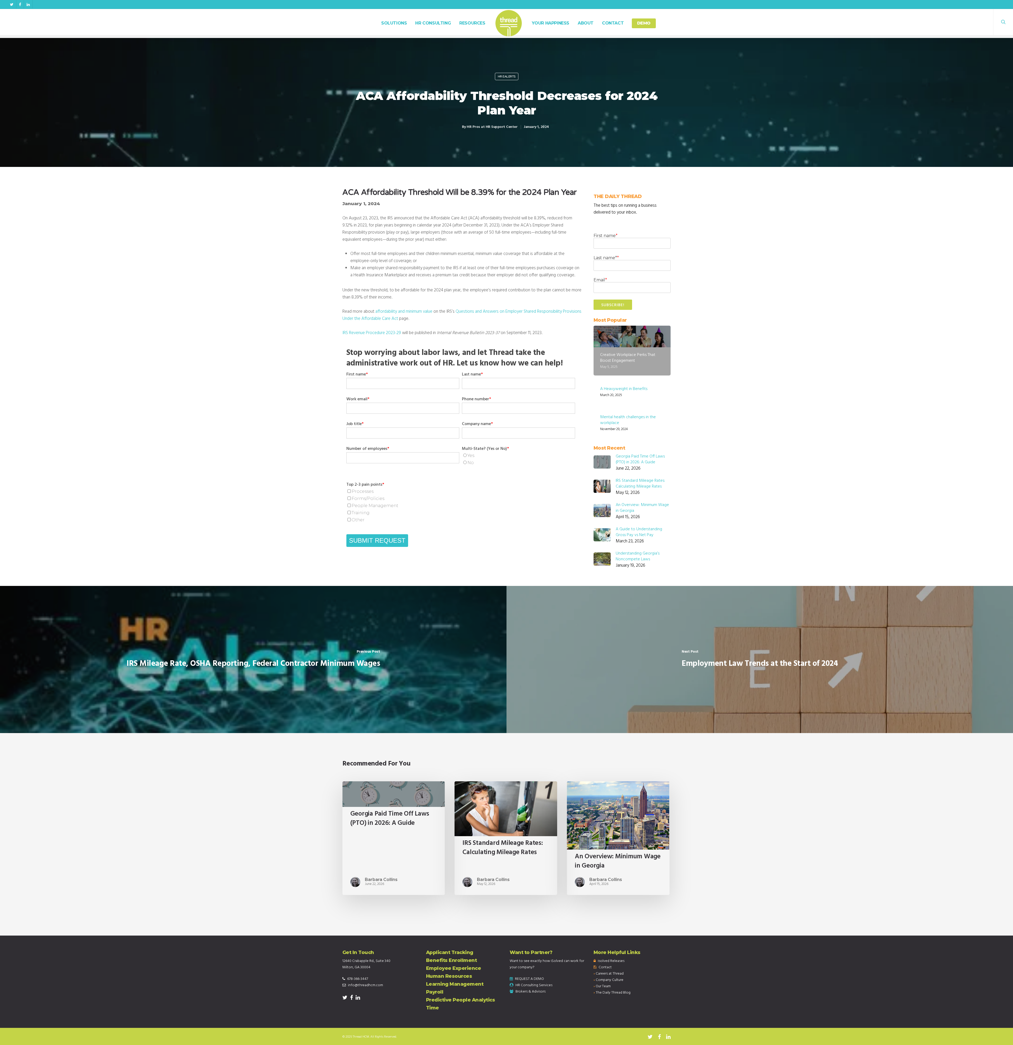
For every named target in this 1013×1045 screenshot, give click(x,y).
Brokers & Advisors (530, 992)
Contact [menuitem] (605, 967)
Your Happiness (550, 23)
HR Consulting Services (533, 985)
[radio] (518, 455)
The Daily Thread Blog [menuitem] (613, 993)
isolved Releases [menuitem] (611, 961)
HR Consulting (433, 23)
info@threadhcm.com (365, 985)
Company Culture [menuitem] (609, 980)
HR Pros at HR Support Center (492, 127)
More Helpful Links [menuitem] (617, 952)
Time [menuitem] (432, 1007)
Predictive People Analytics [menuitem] (460, 1000)
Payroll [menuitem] (434, 992)
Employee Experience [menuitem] (453, 968)
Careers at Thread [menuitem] (610, 974)
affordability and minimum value (403, 311)
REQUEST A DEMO (529, 979)
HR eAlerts (506, 76)
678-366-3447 (357, 979)
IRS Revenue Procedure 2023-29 (371, 332)
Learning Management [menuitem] (455, 984)
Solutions (394, 23)
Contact (613, 23)
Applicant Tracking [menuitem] (449, 952)
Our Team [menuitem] (603, 986)
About (586, 23)
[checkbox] (518, 459)
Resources (472, 23)
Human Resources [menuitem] (449, 976)
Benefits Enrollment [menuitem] (451, 960)
